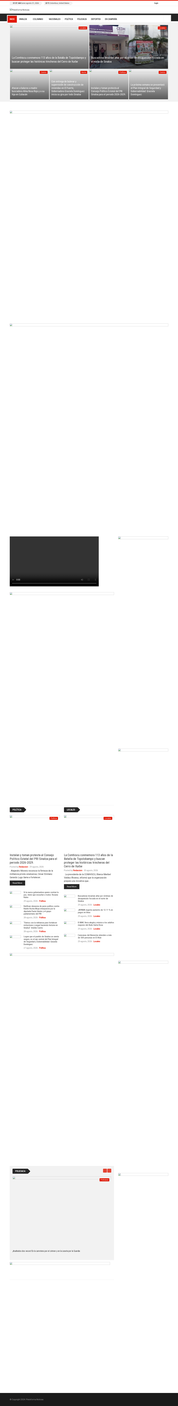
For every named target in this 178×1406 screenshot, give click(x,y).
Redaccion (23, 867)
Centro (43, 72)
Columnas (38, 19)
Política (69, 19)
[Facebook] (160, 3)
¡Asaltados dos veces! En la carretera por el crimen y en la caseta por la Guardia (46, 1251)
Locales (83, 28)
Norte (83, 72)
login (156, 3)
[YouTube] (166, 3)
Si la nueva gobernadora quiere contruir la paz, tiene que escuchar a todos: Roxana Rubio (41, 895)
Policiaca (82, 19)
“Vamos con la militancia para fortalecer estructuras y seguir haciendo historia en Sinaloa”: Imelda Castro (41, 925)
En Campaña (111, 19)
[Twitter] (163, 3)
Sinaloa (23, 19)
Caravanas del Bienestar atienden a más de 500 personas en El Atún (95, 936)
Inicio (12, 19)
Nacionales (54, 19)
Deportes (96, 19)
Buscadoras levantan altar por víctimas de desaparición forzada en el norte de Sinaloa (95, 898)
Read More (17, 883)
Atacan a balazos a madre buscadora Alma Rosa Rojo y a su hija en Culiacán (28, 91)
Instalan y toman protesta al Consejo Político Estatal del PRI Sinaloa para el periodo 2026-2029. (108, 91)
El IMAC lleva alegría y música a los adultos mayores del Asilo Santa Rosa (96, 923)
